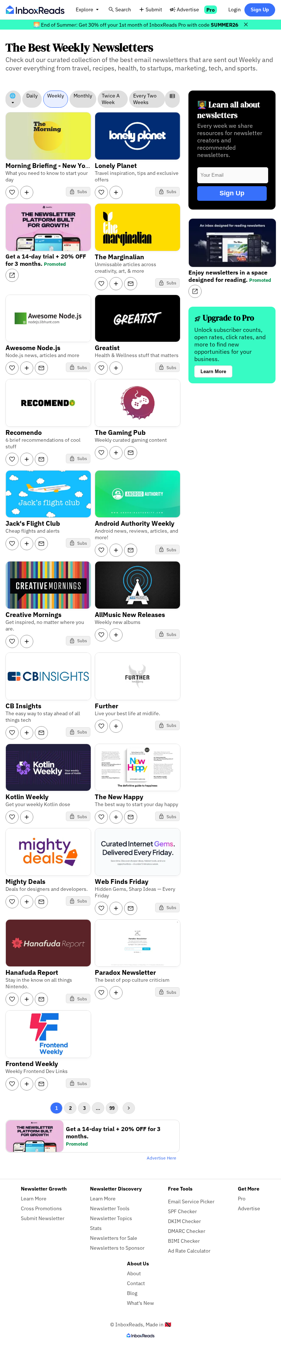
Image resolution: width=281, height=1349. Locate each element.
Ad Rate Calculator (189, 1250)
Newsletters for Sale (113, 1237)
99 (112, 1108)
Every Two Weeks (145, 99)
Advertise (188, 9)
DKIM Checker (184, 1221)
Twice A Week (111, 99)
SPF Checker (182, 1211)
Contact (136, 1283)
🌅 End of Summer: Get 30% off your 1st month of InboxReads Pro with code (135, 24)
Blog (132, 1292)
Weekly (55, 95)
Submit (154, 9)
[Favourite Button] (12, 192)
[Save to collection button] (26, 192)
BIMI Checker (184, 1240)
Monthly (83, 95)
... (98, 1108)
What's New (140, 1302)
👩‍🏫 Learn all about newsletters (228, 109)
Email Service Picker (191, 1201)
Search (123, 9)
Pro (210, 9)
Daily (32, 95)
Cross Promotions (41, 1208)
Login (234, 9)
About (134, 1273)
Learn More (213, 371)
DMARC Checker (186, 1230)
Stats (96, 1228)
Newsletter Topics (111, 1218)
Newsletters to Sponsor (117, 1247)
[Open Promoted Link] (12, 275)
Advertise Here (161, 1158)
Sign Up (260, 9)
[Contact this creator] (130, 283)
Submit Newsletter (42, 1218)
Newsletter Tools (110, 1208)
